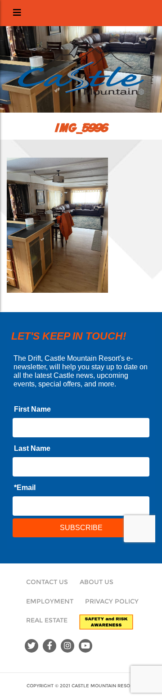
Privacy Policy (112, 601)
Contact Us (47, 582)
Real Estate (47, 620)
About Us (96, 582)
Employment (49, 601)
